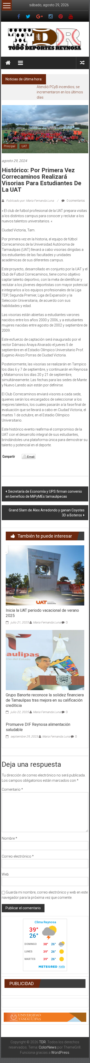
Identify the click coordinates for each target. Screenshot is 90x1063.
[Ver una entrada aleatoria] (82, 62)
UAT (24, 146)
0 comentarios (75, 200)
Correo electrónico (18, 856)
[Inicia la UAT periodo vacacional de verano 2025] (45, 575)
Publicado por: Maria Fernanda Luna (29, 200)
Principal (9, 146)
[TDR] (8, 63)
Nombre (9, 838)
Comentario (12, 789)
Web (5, 874)
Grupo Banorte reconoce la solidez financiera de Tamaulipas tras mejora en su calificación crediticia (45, 700)
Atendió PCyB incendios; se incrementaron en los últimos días (60, 92)
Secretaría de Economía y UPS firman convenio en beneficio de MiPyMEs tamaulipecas (44, 493)
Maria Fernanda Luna (47, 622)
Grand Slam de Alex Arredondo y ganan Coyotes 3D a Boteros (46, 512)
